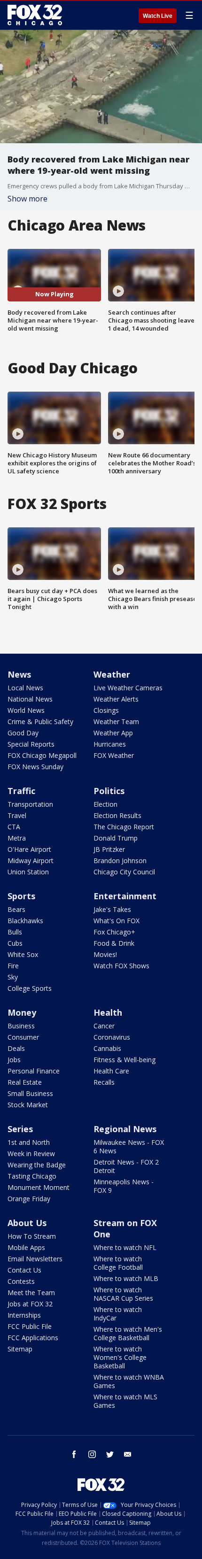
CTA (14, 826)
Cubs (15, 943)
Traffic (21, 790)
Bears (16, 909)
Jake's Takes (112, 909)
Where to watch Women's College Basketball (120, 1357)
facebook (74, 1454)
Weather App (113, 732)
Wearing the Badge (37, 1164)
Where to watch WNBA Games (128, 1381)
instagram (92, 1454)
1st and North (29, 1142)
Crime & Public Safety (40, 721)
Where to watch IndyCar (117, 1313)
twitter (109, 1454)
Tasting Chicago (32, 1176)
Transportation (30, 804)
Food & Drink (113, 943)
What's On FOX (116, 920)
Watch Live (157, 16)
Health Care (111, 1070)
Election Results (117, 815)
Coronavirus (111, 1037)
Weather (111, 674)
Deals (16, 1048)
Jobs (14, 1059)
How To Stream (32, 1236)
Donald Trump (115, 838)
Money (22, 1012)
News (19, 674)
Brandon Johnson (120, 860)
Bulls (15, 931)
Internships (24, 1315)
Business (21, 1025)
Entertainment (124, 896)
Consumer (23, 1037)
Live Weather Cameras (128, 687)
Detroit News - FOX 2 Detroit (126, 1166)
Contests (21, 1281)
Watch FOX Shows (121, 965)
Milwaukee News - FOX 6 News (128, 1146)
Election (105, 804)
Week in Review (31, 1153)
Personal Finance (34, 1070)
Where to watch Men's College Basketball (127, 1333)
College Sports (30, 988)
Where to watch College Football (118, 1263)
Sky (13, 976)
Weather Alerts (116, 699)
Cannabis (107, 1048)
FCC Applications (33, 1337)
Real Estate (25, 1082)
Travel (17, 815)
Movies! (105, 954)
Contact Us (24, 1270)
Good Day (23, 732)
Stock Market (28, 1104)
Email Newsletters (35, 1258)
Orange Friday (29, 1198)
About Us (27, 1222)
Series (20, 1129)
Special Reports (31, 744)
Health (107, 1012)
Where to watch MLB (125, 1278)
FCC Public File (30, 1326)
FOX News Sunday (35, 766)
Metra (17, 838)
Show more (27, 198)
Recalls (104, 1082)
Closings (106, 710)
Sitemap (20, 1348)
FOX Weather (113, 755)
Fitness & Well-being (124, 1059)
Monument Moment (39, 1187)
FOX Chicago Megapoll (42, 755)
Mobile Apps (26, 1247)
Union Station (28, 871)
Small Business (30, 1093)
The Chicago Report (123, 826)
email (127, 1454)
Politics (108, 790)
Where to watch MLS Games (125, 1401)
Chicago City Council (124, 871)
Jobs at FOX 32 (30, 1303)
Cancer (104, 1025)
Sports (21, 896)
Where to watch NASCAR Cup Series (123, 1294)
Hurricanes (109, 744)
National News (30, 699)
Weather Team (116, 721)
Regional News (124, 1129)
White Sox (23, 954)
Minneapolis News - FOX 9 (123, 1186)
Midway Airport (31, 860)
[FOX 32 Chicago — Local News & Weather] (35, 15)
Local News (25, 687)
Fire (13, 965)
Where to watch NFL (124, 1247)
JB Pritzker (109, 849)
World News (26, 710)
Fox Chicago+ (114, 931)
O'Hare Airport (29, 849)
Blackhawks (25, 920)
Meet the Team (31, 1292)
